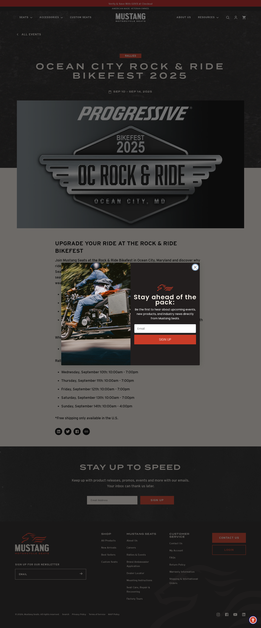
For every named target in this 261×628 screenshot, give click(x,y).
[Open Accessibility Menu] (253, 620)
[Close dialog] (195, 267)
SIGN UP (165, 339)
